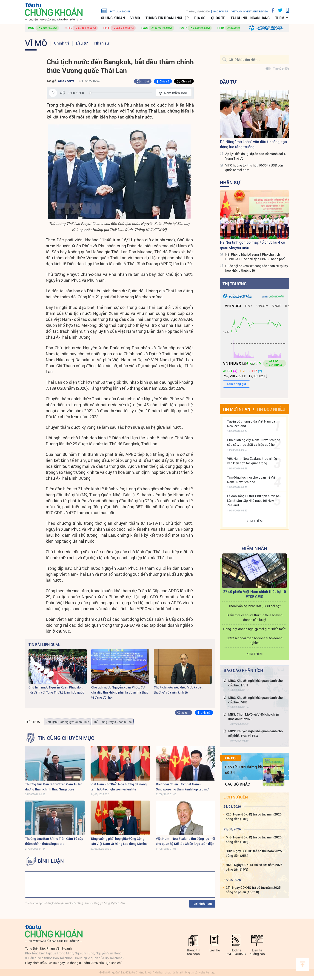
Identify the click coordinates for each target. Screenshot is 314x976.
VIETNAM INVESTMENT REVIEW (249, 11)
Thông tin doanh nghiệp (167, 18)
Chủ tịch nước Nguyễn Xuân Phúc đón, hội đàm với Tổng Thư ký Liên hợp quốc (56, 689)
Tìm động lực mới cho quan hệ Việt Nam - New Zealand (252, 479)
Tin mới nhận (236, 409)
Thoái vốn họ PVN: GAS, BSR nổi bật (254, 606)
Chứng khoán (113, 18)
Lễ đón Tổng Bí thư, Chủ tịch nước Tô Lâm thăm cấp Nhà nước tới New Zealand (253, 500)
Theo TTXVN (65, 81)
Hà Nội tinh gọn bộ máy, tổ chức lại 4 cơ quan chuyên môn (252, 245)
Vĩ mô (135, 18)
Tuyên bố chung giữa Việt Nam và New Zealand (251, 423)
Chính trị (61, 43)
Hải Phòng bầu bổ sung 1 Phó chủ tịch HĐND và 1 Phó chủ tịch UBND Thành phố (255, 256)
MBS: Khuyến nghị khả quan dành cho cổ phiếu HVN (255, 682)
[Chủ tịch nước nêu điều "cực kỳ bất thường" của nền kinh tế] (183, 666)
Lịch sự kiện (235, 797)
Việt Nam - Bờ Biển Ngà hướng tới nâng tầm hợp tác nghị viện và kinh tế (119, 786)
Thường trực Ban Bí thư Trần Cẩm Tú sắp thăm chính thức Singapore (54, 841)
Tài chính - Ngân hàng (250, 18)
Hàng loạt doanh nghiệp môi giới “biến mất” (254, 629)
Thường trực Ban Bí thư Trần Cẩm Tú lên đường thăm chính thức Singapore (53, 786)
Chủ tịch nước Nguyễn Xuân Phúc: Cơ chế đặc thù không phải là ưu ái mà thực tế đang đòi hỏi (119, 692)
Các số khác (237, 784)
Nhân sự (101, 43)
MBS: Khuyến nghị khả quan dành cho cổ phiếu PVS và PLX (255, 733)
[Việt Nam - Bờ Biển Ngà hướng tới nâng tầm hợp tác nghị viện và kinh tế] (120, 763)
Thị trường (235, 283)
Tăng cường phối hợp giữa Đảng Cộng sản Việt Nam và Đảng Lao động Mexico (119, 841)
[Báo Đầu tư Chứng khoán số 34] (273, 772)
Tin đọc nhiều (271, 409)
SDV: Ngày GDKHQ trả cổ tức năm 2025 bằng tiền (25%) (254, 853)
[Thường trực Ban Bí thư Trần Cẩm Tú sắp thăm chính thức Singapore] (55, 818)
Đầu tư (81, 43)
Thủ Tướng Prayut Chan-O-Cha (113, 722)
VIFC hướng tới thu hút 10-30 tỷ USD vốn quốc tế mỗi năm (254, 167)
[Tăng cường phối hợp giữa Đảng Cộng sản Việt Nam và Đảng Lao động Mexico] (120, 818)
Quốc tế (218, 18)
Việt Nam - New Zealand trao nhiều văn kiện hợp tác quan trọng (252, 460)
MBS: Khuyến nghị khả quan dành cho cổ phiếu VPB (255, 699)
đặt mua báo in (120, 11)
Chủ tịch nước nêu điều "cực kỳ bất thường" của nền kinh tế (178, 689)
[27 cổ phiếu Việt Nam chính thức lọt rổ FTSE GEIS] (254, 570)
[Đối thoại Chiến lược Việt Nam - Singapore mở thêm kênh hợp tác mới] (185, 763)
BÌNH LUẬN (51, 861)
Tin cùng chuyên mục (66, 738)
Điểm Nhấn (254, 548)
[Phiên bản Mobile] (286, 10)
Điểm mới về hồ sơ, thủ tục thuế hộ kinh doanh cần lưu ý (255, 617)
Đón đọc (230, 758)
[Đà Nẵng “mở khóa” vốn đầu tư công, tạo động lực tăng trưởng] (254, 114)
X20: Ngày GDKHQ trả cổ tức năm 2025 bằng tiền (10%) (254, 816)
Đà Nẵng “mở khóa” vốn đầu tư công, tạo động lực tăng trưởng (253, 144)
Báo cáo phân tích (243, 670)
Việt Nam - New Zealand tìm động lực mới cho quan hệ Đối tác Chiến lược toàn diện (185, 841)
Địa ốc (200, 18)
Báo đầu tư (220, 11)
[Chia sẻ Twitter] (278, 10)
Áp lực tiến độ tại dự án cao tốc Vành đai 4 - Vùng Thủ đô (256, 156)
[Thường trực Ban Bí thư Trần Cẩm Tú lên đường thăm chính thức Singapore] (55, 763)
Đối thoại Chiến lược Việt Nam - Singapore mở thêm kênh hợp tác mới (182, 786)
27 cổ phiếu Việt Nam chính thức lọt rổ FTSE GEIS (254, 594)
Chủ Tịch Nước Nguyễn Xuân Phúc (67, 722)
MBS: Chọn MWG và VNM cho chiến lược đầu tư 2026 (253, 716)
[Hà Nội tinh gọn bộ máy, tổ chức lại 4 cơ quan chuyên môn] (254, 214)
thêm (279, 18)
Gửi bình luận (202, 904)
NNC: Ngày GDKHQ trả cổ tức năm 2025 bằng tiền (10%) (254, 867)
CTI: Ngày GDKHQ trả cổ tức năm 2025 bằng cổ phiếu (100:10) (253, 889)
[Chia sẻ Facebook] (271, 10)
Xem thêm (254, 521)
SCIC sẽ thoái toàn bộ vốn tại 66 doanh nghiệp (255, 640)
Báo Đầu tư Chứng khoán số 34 (247, 769)
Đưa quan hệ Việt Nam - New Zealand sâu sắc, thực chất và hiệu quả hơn (253, 442)
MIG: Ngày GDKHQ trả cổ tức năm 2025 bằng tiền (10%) (254, 839)
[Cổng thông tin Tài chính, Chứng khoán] (54, 12)
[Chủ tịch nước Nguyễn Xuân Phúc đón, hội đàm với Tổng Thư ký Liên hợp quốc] (58, 666)
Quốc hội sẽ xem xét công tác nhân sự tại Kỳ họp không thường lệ (256, 268)
